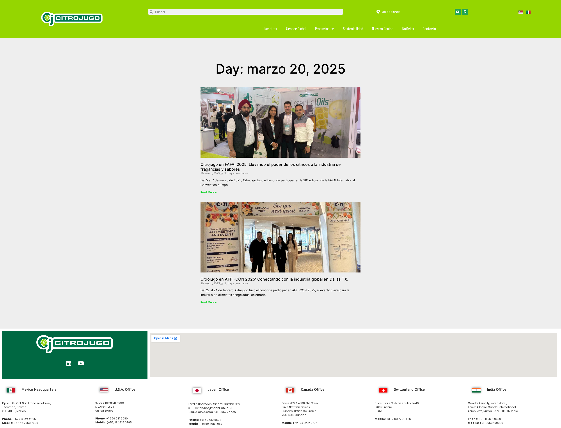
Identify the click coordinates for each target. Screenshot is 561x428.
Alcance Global (296, 28)
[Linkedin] (465, 12)
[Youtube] (458, 12)
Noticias (408, 28)
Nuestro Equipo (382, 28)
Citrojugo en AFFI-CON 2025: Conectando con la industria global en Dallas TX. (274, 279)
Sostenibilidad (353, 28)
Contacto (429, 28)
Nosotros (270, 28)
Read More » (209, 192)
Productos (322, 28)
